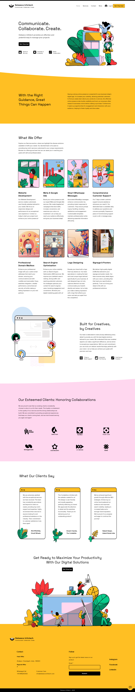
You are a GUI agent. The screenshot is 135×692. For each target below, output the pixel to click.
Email (71, 663)
